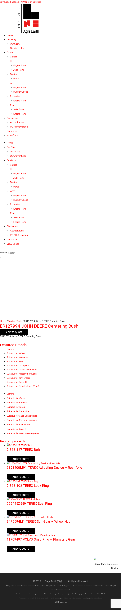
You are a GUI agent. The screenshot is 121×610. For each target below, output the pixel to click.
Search (3, 252)
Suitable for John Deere (18, 377)
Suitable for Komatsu (17, 357)
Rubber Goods (20, 91)
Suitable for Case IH (17, 382)
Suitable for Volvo (16, 353)
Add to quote (14, 332)
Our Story (11, 39)
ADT (12, 83)
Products (11, 52)
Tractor (13, 74)
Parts (16, 78)
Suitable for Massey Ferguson (22, 373)
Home (10, 35)
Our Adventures (18, 48)
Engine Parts (19, 65)
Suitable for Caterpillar (18, 365)
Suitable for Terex (16, 361)
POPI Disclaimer (60, 602)
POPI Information (19, 126)
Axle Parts (18, 70)
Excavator (15, 96)
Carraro (13, 56)
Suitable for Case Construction (22, 369)
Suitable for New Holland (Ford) (23, 386)
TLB (12, 61)
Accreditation (17, 122)
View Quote (13, 135)
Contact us (12, 131)
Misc (12, 105)
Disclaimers (12, 118)
